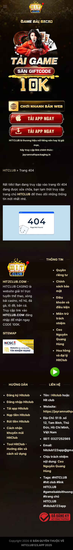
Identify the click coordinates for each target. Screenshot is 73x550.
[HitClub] (36, 6)
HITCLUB (14, 140)
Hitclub (56, 395)
